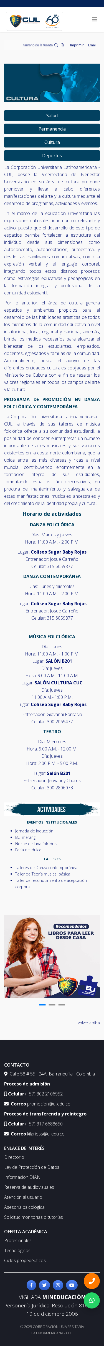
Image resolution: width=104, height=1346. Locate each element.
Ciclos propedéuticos (25, 1260)
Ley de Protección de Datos (31, 1167)
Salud (52, 115)
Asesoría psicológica (24, 1207)
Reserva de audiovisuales (29, 1187)
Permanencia (52, 129)
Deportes (52, 155)
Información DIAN (22, 1177)
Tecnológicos (17, 1250)
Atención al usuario (23, 1197)
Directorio (14, 1157)
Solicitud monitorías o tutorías (33, 1217)
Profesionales (18, 1240)
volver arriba (89, 1022)
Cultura (52, 142)
